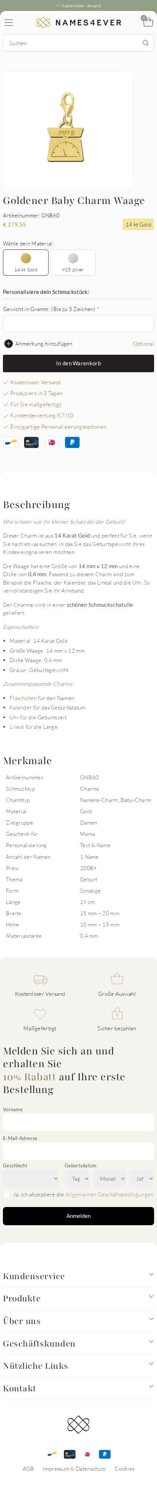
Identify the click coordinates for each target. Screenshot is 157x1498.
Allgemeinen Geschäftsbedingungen (109, 1194)
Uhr (14, 717)
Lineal (16, 726)
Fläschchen (23, 698)
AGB (28, 1468)
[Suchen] (146, 43)
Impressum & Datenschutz (74, 1468)
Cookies (124, 1468)
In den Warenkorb (78, 363)
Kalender (20, 707)
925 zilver (73, 269)
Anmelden (78, 1215)
